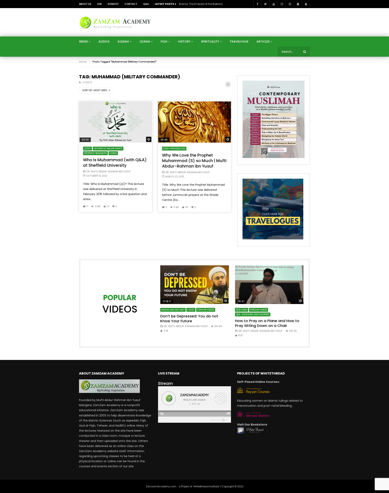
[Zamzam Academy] (115, 22)
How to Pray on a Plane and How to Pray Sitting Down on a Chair (267, 323)
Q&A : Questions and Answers (252, 314)
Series (83, 41)
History (184, 41)
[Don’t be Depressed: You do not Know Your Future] (194, 284)
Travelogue (239, 41)
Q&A (146, 4)
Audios (103, 41)
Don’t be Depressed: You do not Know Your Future (189, 318)
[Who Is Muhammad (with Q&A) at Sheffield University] (115, 122)
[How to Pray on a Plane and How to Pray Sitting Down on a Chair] (269, 284)
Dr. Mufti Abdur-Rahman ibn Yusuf (109, 171)
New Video (241, 309)
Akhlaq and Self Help (173, 309)
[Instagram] (282, 4)
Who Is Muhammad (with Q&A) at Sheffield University (115, 162)
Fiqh (164, 41)
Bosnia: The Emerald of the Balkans (201, 4)
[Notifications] (298, 4)
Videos (113, 153)
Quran (145, 41)
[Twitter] (265, 4)
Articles (262, 41)
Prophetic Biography (95, 153)
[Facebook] (257, 4)
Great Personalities (174, 148)
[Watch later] (290, 4)
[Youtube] (273, 4)
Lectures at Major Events (108, 148)
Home (83, 61)
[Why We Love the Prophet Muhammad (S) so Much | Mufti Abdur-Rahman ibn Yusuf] (194, 122)
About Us (85, 4)
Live (99, 4)
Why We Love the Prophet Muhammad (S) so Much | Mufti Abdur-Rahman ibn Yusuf (194, 160)
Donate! (113, 4)
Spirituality (210, 41)
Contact (131, 4)
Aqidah (123, 41)
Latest (87, 148)
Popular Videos (205, 309)
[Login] (306, 4)
